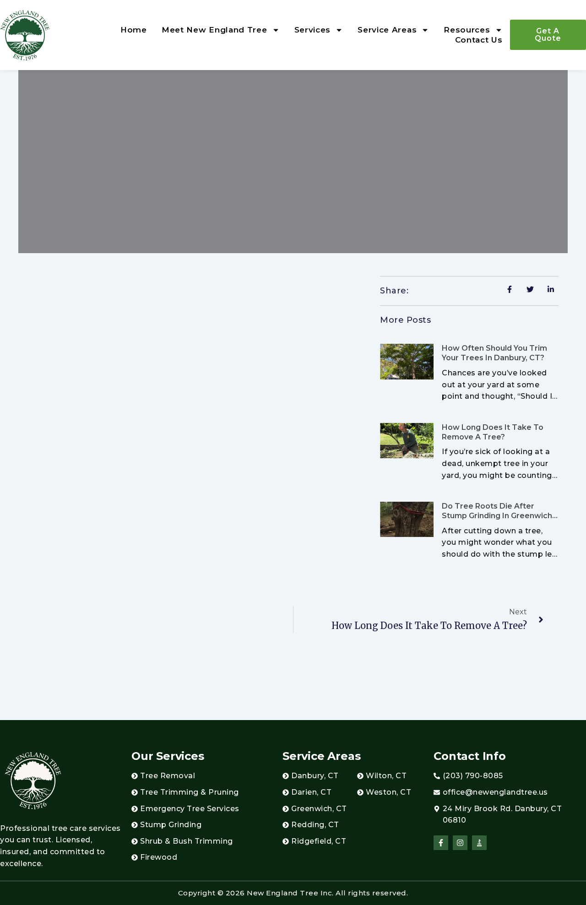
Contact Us (479, 39)
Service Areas (387, 29)
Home (133, 29)
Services (312, 29)
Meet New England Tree (214, 29)
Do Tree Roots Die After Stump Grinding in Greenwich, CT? (498, 516)
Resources (467, 29)
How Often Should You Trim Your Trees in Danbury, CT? (494, 353)
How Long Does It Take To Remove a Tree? (492, 432)
